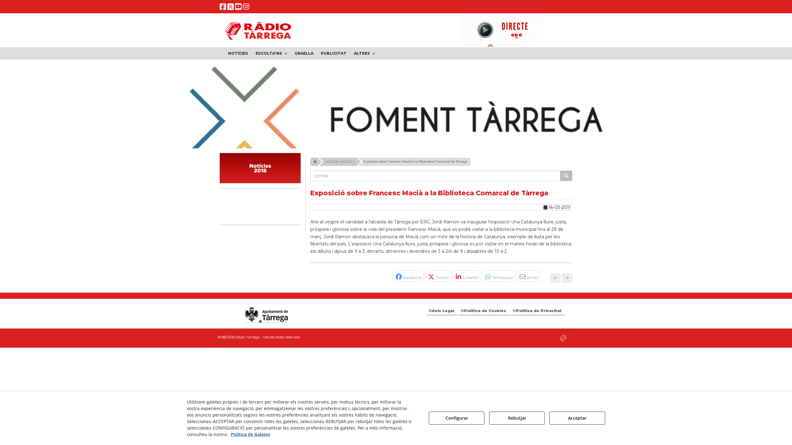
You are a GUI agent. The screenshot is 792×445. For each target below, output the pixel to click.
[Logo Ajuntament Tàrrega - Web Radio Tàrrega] (266, 315)
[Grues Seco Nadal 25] (396, 122)
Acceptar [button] (577, 418)
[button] (223, 8)
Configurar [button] (457, 418)
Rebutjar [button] (517, 418)
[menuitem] (238, 53)
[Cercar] (566, 176)
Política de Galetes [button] (250, 434)
